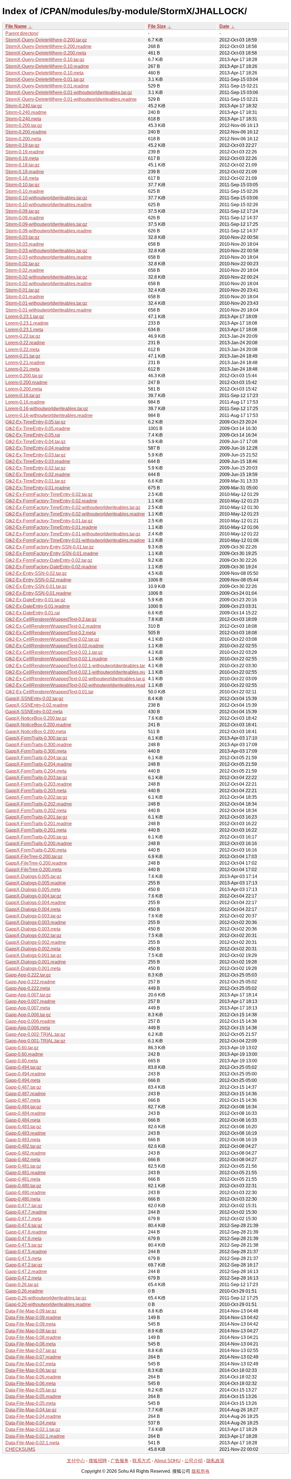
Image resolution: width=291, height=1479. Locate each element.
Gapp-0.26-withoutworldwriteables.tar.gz (45, 1298)
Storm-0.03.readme (24, 244)
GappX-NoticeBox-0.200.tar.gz (36, 718)
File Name (16, 26)
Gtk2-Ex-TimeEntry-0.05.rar (32, 435)
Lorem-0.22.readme (25, 342)
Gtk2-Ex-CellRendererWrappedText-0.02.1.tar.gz (54, 652)
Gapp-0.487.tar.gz (23, 1087)
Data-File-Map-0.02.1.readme (35, 1436)
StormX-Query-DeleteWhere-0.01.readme (47, 86)
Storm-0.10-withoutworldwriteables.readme (48, 204)
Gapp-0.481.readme (25, 1172)
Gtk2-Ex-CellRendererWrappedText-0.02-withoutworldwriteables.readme (78, 685)
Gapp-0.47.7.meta (23, 1218)
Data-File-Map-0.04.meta (30, 1422)
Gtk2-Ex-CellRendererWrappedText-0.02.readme (54, 645)
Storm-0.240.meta (23, 118)
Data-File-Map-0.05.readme (33, 1396)
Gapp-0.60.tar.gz (22, 1047)
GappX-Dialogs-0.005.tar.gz (33, 876)
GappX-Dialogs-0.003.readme (35, 922)
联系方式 (141, 1460)
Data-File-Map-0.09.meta (30, 1324)
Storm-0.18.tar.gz (22, 164)
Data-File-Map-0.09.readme (33, 1317)
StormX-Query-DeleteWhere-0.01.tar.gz (44, 79)
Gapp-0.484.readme (25, 1113)
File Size (157, 26)
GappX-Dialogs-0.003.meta (33, 929)
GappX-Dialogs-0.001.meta (33, 968)
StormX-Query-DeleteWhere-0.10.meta (44, 72)
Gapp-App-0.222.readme (30, 981)
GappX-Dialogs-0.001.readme (35, 961)
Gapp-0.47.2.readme (26, 1271)
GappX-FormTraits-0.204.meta (35, 771)
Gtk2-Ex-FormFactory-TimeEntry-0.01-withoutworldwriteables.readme (75, 540)
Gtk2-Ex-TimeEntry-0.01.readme (37, 487)
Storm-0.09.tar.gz (22, 211)
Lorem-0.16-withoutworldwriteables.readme (49, 415)
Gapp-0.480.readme (25, 1192)
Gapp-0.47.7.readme (26, 1212)
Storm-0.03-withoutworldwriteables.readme (48, 257)
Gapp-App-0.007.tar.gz (28, 994)
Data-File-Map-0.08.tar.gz (31, 1330)
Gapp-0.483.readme (25, 1133)
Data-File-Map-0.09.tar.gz (31, 1311)
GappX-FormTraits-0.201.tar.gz (36, 817)
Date (224, 26)
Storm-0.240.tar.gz (23, 105)
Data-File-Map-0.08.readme (33, 1337)
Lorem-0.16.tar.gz (22, 395)
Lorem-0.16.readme (25, 402)
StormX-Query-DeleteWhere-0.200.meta (45, 53)
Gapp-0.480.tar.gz (23, 1185)
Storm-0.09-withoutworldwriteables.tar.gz (46, 224)
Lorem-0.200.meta (23, 389)
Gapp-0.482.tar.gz (23, 1146)
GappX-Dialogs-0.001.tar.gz (33, 955)
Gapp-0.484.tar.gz (23, 1106)
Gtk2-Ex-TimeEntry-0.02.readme (37, 474)
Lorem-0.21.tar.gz (22, 356)
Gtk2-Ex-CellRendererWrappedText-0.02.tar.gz (52, 639)
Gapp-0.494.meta (22, 1080)
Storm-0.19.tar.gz (22, 145)
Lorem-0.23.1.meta (24, 329)
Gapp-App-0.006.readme (30, 1021)
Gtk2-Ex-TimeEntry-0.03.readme (37, 461)
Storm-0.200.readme (26, 132)
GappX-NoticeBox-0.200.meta (35, 731)
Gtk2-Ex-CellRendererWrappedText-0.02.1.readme (56, 658)
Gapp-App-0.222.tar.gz (28, 975)
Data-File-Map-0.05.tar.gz (31, 1390)
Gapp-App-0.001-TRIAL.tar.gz (35, 1040)
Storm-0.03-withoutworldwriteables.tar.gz (46, 250)
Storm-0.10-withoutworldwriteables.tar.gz (46, 197)
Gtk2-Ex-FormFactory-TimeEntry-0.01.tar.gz (49, 520)
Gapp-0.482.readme (25, 1153)
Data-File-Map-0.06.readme (33, 1376)
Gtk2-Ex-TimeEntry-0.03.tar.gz (35, 454)
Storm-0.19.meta (22, 158)
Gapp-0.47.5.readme (26, 1251)
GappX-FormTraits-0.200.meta (35, 850)
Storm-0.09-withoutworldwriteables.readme (48, 230)
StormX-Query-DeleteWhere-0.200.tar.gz (46, 39)
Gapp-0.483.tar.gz (23, 1126)
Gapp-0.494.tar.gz (23, 1067)
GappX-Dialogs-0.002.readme (35, 942)
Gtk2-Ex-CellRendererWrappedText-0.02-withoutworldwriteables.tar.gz (76, 678)
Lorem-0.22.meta (22, 349)
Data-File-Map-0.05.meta (30, 1403)
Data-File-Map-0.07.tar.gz (31, 1350)
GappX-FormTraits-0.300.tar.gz (36, 738)
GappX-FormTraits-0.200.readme (38, 843)
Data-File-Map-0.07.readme (33, 1357)
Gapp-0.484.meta (22, 1120)
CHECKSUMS (20, 1449)
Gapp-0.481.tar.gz (23, 1166)
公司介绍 (193, 1460)
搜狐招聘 (98, 1460)
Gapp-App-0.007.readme (30, 1001)
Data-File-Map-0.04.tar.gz (31, 1409)
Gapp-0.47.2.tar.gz (23, 1265)
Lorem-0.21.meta (22, 369)
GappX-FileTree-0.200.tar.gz (34, 856)
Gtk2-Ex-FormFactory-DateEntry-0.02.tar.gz (48, 560)
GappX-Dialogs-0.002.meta (33, 948)
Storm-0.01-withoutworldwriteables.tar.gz (46, 303)
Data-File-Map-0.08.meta (30, 1344)
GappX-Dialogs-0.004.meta (33, 909)
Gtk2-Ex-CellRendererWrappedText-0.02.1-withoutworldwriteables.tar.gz (78, 665)
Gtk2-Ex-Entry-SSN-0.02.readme (38, 579)
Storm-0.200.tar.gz (23, 125)
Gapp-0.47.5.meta (23, 1258)
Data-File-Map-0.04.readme (33, 1416)
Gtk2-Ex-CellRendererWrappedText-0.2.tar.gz (51, 619)
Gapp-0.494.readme (25, 1073)
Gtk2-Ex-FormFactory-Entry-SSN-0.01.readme (51, 553)
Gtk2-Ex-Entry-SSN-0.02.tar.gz (36, 573)
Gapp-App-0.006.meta (27, 1027)
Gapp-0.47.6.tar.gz (23, 1225)
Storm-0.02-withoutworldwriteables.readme (48, 283)
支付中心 (76, 1460)
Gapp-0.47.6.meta (23, 1238)
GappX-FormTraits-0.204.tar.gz (36, 757)
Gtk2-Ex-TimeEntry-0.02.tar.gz (35, 468)
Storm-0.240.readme (26, 112)
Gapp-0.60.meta (21, 1060)
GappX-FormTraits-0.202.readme (38, 804)
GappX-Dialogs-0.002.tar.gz (33, 935)
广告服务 (120, 1460)
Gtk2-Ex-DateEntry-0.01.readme (37, 606)
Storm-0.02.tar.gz (22, 263)
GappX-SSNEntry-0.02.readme (36, 705)
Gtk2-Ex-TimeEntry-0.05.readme (37, 428)
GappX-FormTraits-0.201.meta (35, 830)
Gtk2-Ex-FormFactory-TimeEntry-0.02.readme (51, 500)
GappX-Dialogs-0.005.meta (33, 889)
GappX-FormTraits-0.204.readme (38, 764)
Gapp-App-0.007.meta (27, 1008)
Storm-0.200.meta (23, 138)
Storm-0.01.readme (24, 296)
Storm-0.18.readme (24, 171)
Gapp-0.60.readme (24, 1054)
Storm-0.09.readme (24, 217)
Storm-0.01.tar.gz (22, 290)
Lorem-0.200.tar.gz (24, 375)
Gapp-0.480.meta (22, 1199)
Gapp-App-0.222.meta (27, 988)
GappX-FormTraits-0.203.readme (38, 784)
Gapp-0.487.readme (25, 1093)
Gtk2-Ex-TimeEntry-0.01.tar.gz (35, 481)
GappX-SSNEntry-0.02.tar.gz (34, 698)
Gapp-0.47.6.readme (26, 1232)
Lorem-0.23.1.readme (27, 323)
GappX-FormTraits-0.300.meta (35, 751)
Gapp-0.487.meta (22, 1100)
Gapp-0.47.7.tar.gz (23, 1205)
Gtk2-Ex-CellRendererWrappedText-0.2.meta (50, 632)
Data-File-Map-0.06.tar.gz (31, 1370)
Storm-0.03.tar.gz (22, 237)
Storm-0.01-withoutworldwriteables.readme (48, 310)
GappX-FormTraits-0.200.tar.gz (36, 837)
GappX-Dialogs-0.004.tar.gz (33, 896)
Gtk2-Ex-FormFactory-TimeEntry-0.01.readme (51, 527)
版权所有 (201, 1471)
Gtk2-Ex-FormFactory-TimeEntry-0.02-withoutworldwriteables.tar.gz (72, 507)
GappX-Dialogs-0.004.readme (35, 902)
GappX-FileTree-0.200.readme (36, 863)
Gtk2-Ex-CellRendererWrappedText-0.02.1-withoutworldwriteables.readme (80, 672)
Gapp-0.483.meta (22, 1139)
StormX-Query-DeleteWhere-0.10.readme (47, 66)
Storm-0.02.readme (24, 270)
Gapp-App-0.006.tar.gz (28, 1014)
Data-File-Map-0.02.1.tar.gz (32, 1429)
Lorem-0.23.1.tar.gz (24, 316)
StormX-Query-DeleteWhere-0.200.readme (48, 46)
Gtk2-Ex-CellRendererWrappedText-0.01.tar (49, 691)
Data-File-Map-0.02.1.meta (32, 1442)
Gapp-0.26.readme (24, 1291)
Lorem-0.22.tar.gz (22, 336)
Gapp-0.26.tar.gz (22, 1284)
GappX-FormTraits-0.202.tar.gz (36, 797)
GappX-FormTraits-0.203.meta (35, 790)
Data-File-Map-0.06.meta (30, 1383)
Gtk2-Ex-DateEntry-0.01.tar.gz (35, 599)
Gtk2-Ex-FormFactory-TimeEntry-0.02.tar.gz (49, 494)
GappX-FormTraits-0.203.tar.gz (36, 777)
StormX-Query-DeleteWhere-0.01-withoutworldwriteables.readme (71, 99)
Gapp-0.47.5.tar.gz (23, 1245)
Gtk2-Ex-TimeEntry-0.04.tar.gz (35, 441)
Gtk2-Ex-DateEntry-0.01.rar (32, 612)
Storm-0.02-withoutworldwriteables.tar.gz (46, 277)
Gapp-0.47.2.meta (23, 1278)
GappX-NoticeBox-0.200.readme (38, 724)
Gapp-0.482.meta (22, 1159)
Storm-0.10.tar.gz (22, 184)
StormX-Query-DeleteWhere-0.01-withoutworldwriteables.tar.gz (68, 92)
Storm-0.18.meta (22, 178)
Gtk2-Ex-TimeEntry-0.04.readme (37, 448)
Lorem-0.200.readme (26, 382)
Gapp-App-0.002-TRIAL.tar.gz (35, 1034)
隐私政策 (215, 1460)
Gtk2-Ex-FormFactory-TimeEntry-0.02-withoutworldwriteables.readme (75, 514)
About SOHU (167, 1460)
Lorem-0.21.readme (25, 362)
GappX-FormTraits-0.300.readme (38, 744)
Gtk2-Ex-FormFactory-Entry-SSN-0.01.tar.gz (49, 547)
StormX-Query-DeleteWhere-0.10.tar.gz (44, 59)
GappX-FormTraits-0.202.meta (35, 810)
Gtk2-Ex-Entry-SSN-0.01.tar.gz (36, 586)
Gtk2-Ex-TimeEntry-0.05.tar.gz (35, 422)
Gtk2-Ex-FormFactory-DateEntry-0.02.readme (51, 566)
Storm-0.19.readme (24, 151)
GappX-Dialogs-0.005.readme (35, 883)
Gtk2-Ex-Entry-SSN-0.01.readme (38, 593)
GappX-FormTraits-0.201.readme (38, 823)
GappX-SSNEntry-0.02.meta (34, 711)
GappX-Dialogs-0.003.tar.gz (33, 915)
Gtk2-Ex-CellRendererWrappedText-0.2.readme (53, 626)
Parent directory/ (21, 33)
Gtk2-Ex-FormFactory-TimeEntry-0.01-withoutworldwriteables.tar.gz (72, 533)
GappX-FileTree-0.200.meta (33, 869)
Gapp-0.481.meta (22, 1179)
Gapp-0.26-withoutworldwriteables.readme (48, 1304)
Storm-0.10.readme (24, 191)
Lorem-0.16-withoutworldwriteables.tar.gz (46, 408)
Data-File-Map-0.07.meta (30, 1363)
